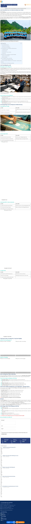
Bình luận (3, 420)
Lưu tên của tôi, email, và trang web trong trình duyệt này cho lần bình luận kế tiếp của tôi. (14, 432)
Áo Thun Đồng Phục (14, 4)
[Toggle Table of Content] (21, 43)
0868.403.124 (6, 440)
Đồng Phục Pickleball (7, 4)
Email (2, 428)
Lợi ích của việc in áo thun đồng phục (6, 47)
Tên (2, 425)
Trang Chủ (2, 4)
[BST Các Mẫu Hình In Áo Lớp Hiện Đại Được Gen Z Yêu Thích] (1, 491)
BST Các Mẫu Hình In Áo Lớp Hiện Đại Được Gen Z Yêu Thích (10, 486)
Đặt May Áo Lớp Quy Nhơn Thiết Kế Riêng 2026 (9, 467)
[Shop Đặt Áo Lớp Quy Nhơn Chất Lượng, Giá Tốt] (2, 451)
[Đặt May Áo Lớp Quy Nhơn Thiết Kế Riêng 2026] (1, 471)
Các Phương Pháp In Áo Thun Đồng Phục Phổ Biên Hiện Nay (8, 48)
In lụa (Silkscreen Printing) (5, 49)
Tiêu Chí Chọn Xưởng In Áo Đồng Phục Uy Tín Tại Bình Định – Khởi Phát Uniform (11, 60)
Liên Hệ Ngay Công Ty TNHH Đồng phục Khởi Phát (7, 63)
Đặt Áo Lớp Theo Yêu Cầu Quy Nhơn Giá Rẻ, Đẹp (9, 476)
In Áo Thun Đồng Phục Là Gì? (5, 44)
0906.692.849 (15, 440)
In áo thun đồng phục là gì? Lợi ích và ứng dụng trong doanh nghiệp (14, 415)
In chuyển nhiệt (4, 53)
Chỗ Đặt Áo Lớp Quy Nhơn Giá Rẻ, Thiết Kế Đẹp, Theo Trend (10, 455)
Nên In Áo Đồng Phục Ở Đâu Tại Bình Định (6, 58)
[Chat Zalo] (4, 441)
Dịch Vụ (2, 6)
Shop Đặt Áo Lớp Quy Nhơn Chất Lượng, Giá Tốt (9, 447)
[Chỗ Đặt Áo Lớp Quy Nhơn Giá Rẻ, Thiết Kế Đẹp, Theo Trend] (1, 461)
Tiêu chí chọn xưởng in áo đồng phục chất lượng (7, 59)
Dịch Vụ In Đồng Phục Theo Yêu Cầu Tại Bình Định (13, 397)
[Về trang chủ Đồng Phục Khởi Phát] (1, 1)
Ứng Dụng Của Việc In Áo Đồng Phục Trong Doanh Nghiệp (8, 54)
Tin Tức (5, 6)
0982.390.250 (24, 440)
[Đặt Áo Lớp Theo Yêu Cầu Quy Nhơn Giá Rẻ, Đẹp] (1, 481)
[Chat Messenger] (5, 441)
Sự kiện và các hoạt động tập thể (5, 55)
